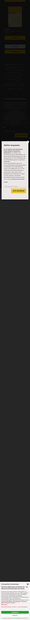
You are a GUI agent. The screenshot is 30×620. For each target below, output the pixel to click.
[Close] (27, 141)
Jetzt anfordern (18, 191)
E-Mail (6, 182)
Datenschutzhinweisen (18, 179)
